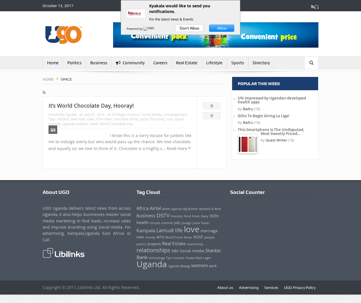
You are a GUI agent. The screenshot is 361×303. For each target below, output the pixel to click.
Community (134, 62)
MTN (160, 237)
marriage (209, 230)
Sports (237, 62)
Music (188, 237)
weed (94, 123)
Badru (248, 108)
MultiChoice (174, 237)
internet (167, 223)
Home (53, 62)
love (191, 229)
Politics (74, 62)
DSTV (163, 215)
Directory (261, 62)
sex (175, 250)
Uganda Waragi (179, 266)
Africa (143, 208)
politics (141, 244)
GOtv (214, 215)
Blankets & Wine (210, 209)
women (199, 265)
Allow (221, 28)
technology (157, 258)
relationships (153, 250)
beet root (78, 119)
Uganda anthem (75, 123)
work (213, 266)
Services (271, 287)
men (140, 237)
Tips (169, 258)
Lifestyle (214, 62)
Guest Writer (276, 140)
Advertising (249, 287)
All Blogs (119, 114)
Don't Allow (189, 28)
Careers (160, 62)
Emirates (177, 216)
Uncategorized (175, 114)
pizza (144, 119)
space (179, 119)
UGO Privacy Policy (300, 287)
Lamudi (165, 230)
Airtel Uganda (172, 209)
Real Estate (186, 62)
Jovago (186, 223)
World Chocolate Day (116, 123)
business (146, 216)
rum (169, 119)
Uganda (55, 123)
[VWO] (149, 29)
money (150, 237)
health (143, 222)
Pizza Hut (157, 119)
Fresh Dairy (200, 216)
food (187, 216)
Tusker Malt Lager (198, 258)
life (179, 230)
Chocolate (104, 119)
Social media (192, 250)
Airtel (155, 208)
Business (98, 62)
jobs (177, 222)
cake (90, 119)
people (209, 237)
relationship (195, 244)
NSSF (198, 237)
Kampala (146, 230)
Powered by (135, 29)
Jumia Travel (201, 223)
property (154, 244)
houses (155, 223)
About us (225, 287)
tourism (178, 258)
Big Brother (190, 209)
